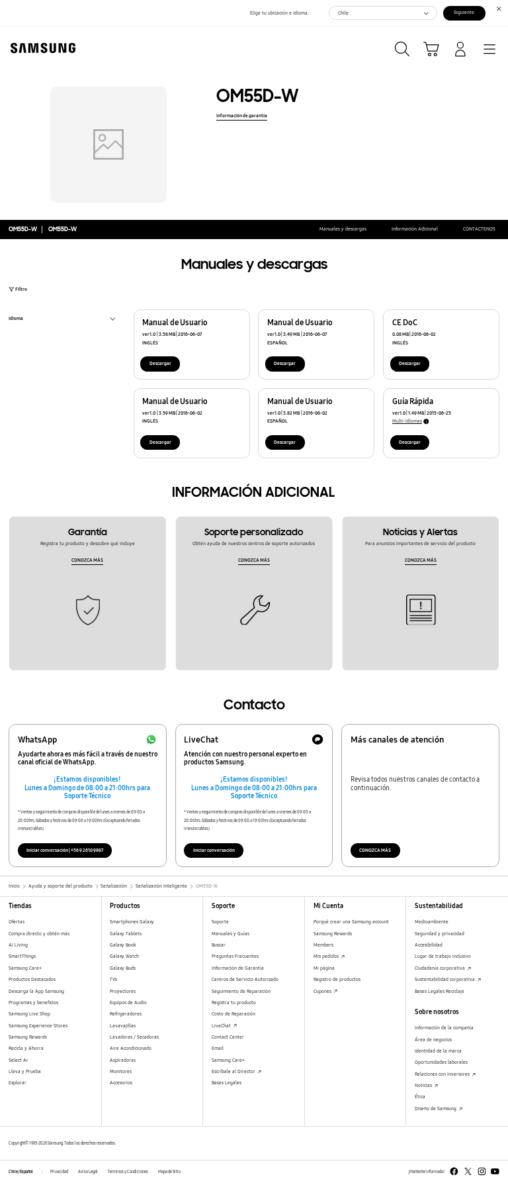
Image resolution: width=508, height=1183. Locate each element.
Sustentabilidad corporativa (445, 979)
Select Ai (18, 1060)
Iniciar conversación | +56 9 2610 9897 (64, 850)
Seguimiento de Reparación (241, 991)
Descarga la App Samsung (36, 991)
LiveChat (222, 1026)
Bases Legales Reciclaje (439, 991)
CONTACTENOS (479, 229)
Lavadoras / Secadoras (134, 1037)
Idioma (16, 319)
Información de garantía (241, 116)
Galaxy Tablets (126, 934)
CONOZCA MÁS (87, 560)
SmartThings (22, 956)
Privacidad (59, 1171)
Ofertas (16, 922)
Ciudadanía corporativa (440, 968)
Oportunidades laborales (441, 1062)
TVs (113, 979)
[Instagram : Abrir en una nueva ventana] (482, 1171)
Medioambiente (431, 922)
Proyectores (123, 991)
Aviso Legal (88, 1171)
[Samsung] (40, 48)
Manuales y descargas (342, 229)
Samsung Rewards (28, 1037)
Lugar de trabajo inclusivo (443, 956)
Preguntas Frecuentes (235, 956)
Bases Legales (226, 1083)
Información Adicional (415, 229)
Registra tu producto (234, 1002)
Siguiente (464, 12)
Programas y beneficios (33, 1002)
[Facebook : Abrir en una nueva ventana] (454, 1171)
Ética (420, 1097)
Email (218, 1048)
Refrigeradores (126, 1014)
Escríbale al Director (234, 1071)
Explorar (17, 1083)
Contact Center (228, 1037)
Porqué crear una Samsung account (351, 922)
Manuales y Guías (230, 934)
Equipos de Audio (128, 1002)
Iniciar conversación (214, 850)
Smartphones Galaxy (132, 922)
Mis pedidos (327, 956)
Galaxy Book (123, 945)
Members (323, 945)
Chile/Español (21, 1171)
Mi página (324, 968)
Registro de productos (337, 979)
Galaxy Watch (124, 956)
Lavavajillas (123, 1026)
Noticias (424, 1085)
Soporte (220, 922)
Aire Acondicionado (130, 1048)
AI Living (18, 945)
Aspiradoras (123, 1060)
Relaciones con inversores (443, 1074)
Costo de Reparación (233, 1014)
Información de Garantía (238, 968)
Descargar (160, 363)
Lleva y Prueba (25, 1071)
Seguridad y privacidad (439, 934)
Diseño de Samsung (436, 1108)
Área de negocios (433, 1040)
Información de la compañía (444, 1028)
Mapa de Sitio (169, 1171)
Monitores (121, 1071)
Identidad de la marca (438, 1051)
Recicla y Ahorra (26, 1048)
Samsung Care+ (25, 968)
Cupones (323, 991)
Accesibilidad (429, 945)
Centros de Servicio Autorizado (245, 979)
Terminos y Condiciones (128, 1171)
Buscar (219, 945)
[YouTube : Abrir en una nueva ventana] (495, 1171)
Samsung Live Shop (29, 1014)
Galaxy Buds (123, 968)
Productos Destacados (32, 979)
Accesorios (121, 1083)
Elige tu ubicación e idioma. (279, 13)
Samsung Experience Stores (38, 1026)
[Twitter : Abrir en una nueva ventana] (468, 1171)
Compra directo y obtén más (39, 934)
